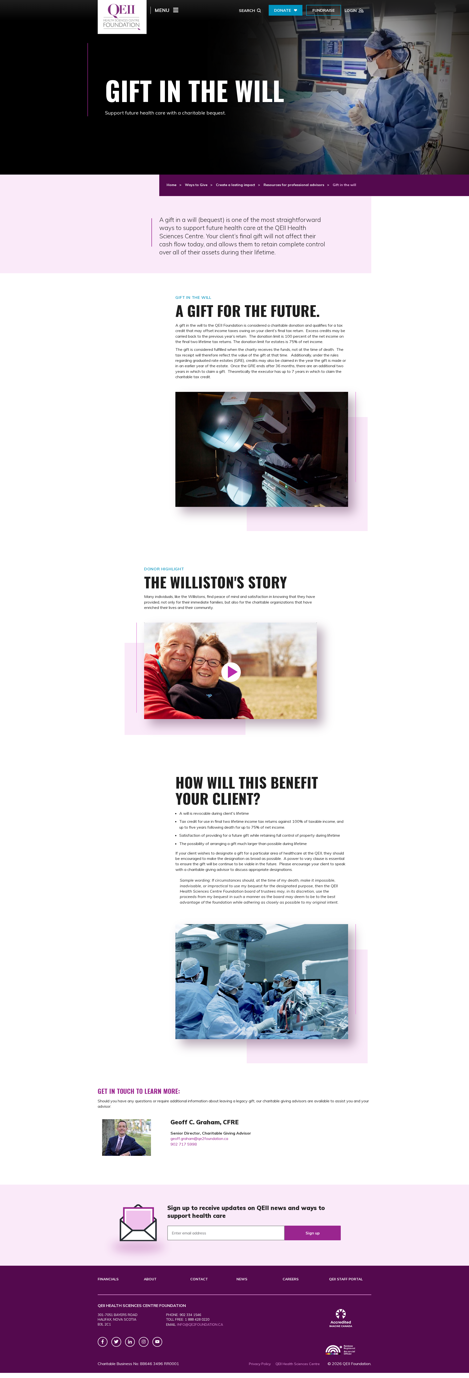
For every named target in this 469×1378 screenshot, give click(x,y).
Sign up (313, 1233)
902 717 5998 (184, 1144)
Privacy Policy (260, 1364)
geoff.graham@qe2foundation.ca (199, 1138)
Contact (199, 1279)
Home (171, 185)
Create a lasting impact (235, 185)
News (241, 1279)
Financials (108, 1279)
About (150, 1279)
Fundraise (323, 10)
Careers (290, 1279)
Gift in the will (344, 185)
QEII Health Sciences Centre (298, 1364)
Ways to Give (196, 185)
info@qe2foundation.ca (200, 1324)
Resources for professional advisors (294, 185)
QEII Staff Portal (346, 1279)
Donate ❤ (285, 10)
